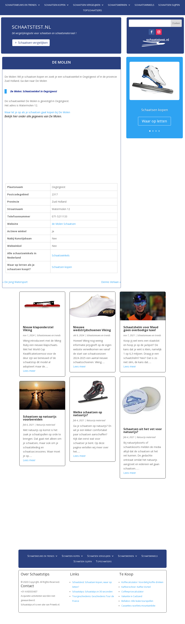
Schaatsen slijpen (169, 5)
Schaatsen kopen (54, 5)
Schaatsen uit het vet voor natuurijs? (142, 430)
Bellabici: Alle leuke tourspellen (137, 601)
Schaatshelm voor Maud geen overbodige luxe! (140, 328)
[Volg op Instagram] (159, 32)
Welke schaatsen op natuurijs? (87, 413)
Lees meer (29, 370)
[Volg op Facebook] (151, 32)
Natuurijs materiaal (45, 424)
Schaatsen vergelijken (86, 5)
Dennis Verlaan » (111, 282)
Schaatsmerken (117, 5)
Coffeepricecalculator (132, 591)
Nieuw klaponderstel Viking (38, 328)
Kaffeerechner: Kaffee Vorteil (136, 586)
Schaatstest (78, 582)
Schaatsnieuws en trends (21, 5)
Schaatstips (78, 591)
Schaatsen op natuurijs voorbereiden (39, 418)
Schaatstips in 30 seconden (99, 591)
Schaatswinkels (144, 5)
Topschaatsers (92, 10)
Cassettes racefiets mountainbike (138, 605)
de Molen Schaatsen (64, 224)
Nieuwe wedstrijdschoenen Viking (92, 328)
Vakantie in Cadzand (131, 596)
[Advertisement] (53, 146)
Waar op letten (154, 121)
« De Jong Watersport (15, 282)
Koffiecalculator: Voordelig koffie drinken (142, 582)
